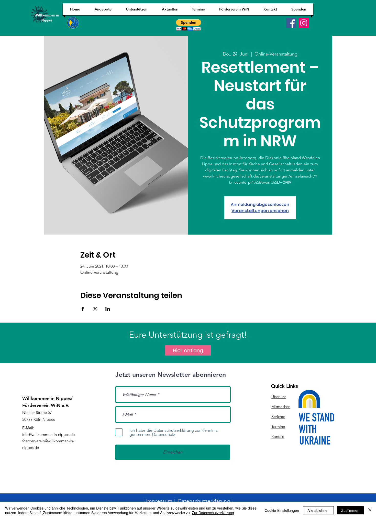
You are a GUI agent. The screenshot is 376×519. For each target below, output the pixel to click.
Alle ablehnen (318, 510)
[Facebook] (291, 23)
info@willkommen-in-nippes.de (48, 434)
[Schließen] (370, 510)
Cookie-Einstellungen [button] (282, 510)
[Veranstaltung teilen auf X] (95, 309)
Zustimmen (350, 510)
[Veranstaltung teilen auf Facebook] (82, 309)
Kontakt (277, 436)
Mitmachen (280, 406)
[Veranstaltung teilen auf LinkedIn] (107, 309)
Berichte (278, 416)
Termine (278, 426)
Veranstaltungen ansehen (260, 211)
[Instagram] (304, 23)
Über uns (278, 396)
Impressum (159, 501)
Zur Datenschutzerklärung (213, 512)
